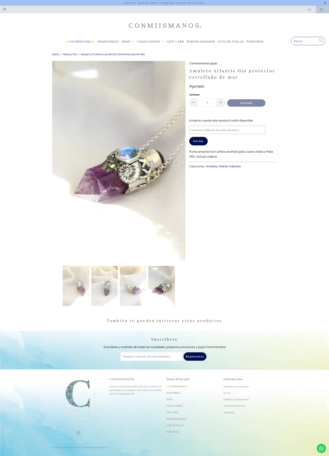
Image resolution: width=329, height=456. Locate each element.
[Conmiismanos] (164, 26)
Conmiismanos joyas (203, 63)
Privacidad (229, 412)
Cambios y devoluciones (236, 399)
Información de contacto (236, 386)
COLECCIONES (149, 41)
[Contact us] (321, 448)
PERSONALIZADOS (201, 41)
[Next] (183, 160)
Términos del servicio (234, 406)
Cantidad (194, 94)
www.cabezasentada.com (96, 447)
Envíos (227, 393)
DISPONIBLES (108, 41)
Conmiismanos (67, 447)
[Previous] (55, 160)
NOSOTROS (255, 41)
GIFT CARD (175, 41)
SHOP (126, 41)
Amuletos (211, 166)
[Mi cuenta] (310, 9)
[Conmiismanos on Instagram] (4, 9)
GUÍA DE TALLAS (231, 41)
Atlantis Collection (230, 166)
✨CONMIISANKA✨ (80, 41)
